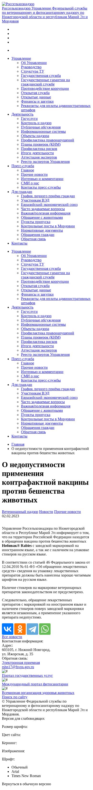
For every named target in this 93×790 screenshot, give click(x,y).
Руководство (31, 67)
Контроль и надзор (36, 123)
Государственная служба (41, 76)
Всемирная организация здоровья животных (38, 693)
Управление (21, 58)
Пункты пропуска (35, 222)
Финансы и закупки (37, 101)
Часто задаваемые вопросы (43, 209)
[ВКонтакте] (7, 629)
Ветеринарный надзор (20, 512)
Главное (27, 170)
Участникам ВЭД (35, 200)
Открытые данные (36, 97)
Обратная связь (33, 239)
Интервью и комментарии (42, 179)
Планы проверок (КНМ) (41, 144)
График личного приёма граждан (48, 196)
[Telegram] (32, 629)
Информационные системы (43, 131)
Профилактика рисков (39, 149)
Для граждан (21, 192)
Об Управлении (34, 63)
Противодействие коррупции (45, 88)
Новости (46, 512)
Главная (17, 444)
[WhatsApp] (45, 629)
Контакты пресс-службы (41, 187)
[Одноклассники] (20, 629)
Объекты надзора (35, 136)
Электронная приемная (21, 663)
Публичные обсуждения (41, 127)
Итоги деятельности (37, 153)
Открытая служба (35, 93)
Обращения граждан (37, 235)
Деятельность (22, 114)
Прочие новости (34, 174)
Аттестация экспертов (39, 157)
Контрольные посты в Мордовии (48, 226)
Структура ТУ (32, 71)
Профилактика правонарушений (47, 140)
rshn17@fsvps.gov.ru (18, 667)
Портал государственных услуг (27, 675)
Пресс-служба (22, 166)
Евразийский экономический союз (49, 205)
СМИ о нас (30, 183)
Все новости (12, 637)
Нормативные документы (42, 230)
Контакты (19, 243)
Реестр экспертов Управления (45, 162)
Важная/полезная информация (45, 213)
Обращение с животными (42, 217)
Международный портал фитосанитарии (35, 684)
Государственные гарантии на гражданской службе (45, 82)
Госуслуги (29, 119)
